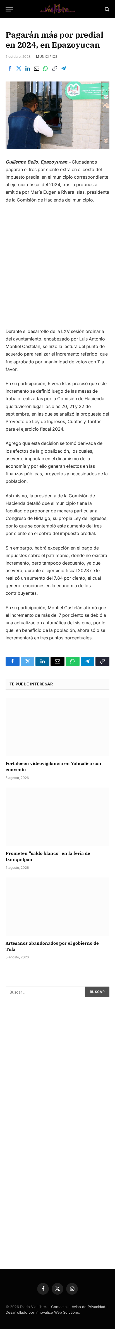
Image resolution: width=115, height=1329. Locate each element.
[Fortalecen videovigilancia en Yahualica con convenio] (57, 727)
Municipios (47, 56)
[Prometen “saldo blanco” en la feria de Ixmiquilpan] (57, 817)
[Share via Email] (36, 68)
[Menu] (9, 9)
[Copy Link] (54, 68)
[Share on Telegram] (63, 68)
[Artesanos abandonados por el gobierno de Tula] (57, 906)
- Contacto (57, 1306)
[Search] (106, 9)
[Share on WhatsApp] (45, 68)
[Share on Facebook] (10, 68)
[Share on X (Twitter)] (19, 68)
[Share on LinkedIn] (27, 68)
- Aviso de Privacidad (87, 1306)
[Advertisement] (57, 267)
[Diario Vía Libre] (57, 9)
